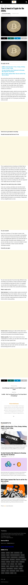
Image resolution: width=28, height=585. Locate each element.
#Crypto (3, 552)
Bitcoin (9, 6)
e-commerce (21, 557)
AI (21, 552)
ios (8, 564)
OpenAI (21, 566)
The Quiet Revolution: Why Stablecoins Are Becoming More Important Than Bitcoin (13, 70)
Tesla (17, 570)
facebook (24, 559)
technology (12, 570)
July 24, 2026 (10, 429)
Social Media (10, 568)
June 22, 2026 (10, 483)
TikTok (21, 570)
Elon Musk (12, 559)
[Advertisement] (14, 116)
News (17, 566)
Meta (8, 566)
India (17, 561)
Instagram (22, 561)
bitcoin (22, 555)
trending (7, 573)
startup (20, 568)
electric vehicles (5, 559)
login (5, 506)
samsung (3, 568)
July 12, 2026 (10, 456)
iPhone (12, 564)
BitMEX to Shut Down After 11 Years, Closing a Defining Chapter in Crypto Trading (13, 67)
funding (3, 561)
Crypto (5, 6)
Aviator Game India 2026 (7, 547)
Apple (8, 555)
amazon (3, 555)
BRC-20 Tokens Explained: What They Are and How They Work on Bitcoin (13, 74)
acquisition (17, 552)
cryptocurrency (14, 557)
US (15, 573)
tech (7, 570)
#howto (7, 552)
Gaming (8, 561)
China (8, 557)
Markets (3, 566)
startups (3, 570)
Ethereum (18, 559)
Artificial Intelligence (15, 555)
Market (19, 564)
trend (3, 573)
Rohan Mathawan (6, 13)
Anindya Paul (4, 456)
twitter (12, 573)
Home (2, 6)
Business (3, 557)
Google (12, 561)
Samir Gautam (4, 429)
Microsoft (12, 566)
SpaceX (15, 568)
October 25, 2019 (15, 13)
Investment (4, 564)
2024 (12, 552)
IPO (16, 564)
